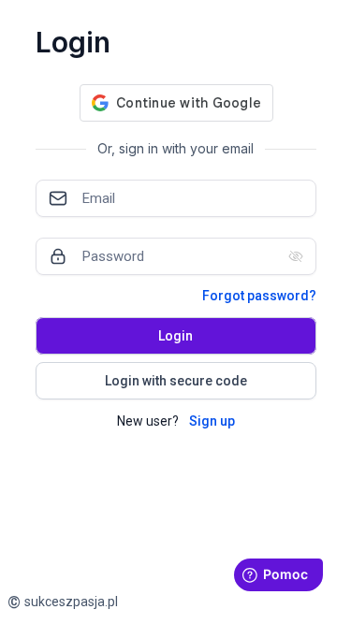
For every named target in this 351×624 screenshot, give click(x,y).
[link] (62, 602)
